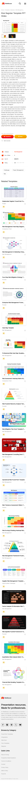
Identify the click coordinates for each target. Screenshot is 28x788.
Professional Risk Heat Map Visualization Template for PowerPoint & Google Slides (13, 353)
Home (2, 9)
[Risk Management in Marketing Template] (14, 243)
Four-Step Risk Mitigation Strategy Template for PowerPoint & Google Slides (13, 277)
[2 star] (18, 163)
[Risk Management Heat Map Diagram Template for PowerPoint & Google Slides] (14, 217)
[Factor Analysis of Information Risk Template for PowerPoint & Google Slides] (14, 597)
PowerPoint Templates (7, 734)
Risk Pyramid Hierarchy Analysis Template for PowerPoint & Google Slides (13, 404)
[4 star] (22, 163)
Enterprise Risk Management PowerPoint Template (13, 302)
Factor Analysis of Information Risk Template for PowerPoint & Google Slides (13, 606)
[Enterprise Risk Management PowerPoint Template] (14, 293)
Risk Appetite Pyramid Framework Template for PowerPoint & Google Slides (13, 631)
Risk (5, 173)
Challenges (6, 170)
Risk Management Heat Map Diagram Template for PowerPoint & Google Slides (13, 226)
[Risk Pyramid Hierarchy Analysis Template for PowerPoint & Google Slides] (14, 395)
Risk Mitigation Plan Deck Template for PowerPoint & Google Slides (13, 429)
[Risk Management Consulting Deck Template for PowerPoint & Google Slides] (14, 445)
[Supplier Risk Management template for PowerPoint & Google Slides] (14, 572)
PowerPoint (8, 136)
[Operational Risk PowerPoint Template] (14, 471)
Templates (7, 9)
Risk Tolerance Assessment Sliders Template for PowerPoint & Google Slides (13, 505)
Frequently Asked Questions (8, 758)
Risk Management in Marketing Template (13, 252)
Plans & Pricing (5, 754)
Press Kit (3, 773)
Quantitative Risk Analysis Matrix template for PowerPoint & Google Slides (13, 657)
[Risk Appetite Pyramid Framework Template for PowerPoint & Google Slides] (14, 623)
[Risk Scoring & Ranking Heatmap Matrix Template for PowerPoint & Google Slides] (14, 521)
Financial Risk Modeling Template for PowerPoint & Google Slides (13, 682)
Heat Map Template (8, 328)
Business (13, 9)
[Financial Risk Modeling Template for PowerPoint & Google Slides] (14, 673)
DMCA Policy (4, 770)
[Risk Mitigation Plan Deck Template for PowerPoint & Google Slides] (14, 420)
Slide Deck (4, 740)
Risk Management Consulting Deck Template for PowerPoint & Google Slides (13, 454)
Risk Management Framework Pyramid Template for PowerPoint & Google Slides (13, 555)
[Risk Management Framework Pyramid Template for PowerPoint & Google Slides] (14, 547)
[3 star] (20, 163)
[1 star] (17, 163)
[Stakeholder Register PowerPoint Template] (14, 192)
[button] (7, 26)
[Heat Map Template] (14, 319)
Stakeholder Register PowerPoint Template (13, 201)
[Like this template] (25, 204)
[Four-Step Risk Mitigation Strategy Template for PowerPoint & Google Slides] (14, 268)
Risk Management (20, 9)
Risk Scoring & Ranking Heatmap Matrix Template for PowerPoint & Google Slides (13, 530)
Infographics (4, 737)
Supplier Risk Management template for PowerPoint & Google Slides (13, 581)
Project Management (18, 170)
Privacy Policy (4, 767)
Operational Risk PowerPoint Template (13, 480)
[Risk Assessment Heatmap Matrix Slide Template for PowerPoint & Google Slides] (14, 369)
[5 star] (23, 163)
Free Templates (5, 743)
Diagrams (3, 746)
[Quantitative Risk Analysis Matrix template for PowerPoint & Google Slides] (14, 648)
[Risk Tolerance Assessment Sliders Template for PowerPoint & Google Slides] (14, 496)
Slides (21, 136)
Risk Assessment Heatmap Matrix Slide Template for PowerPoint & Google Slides (13, 378)
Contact (3, 764)
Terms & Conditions (6, 761)
